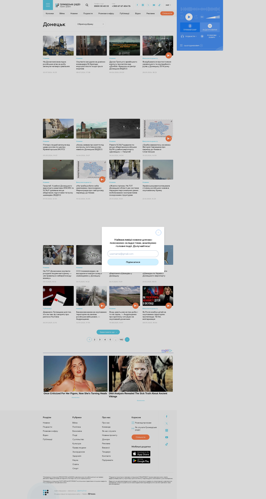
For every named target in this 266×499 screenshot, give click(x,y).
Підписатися (133, 262)
